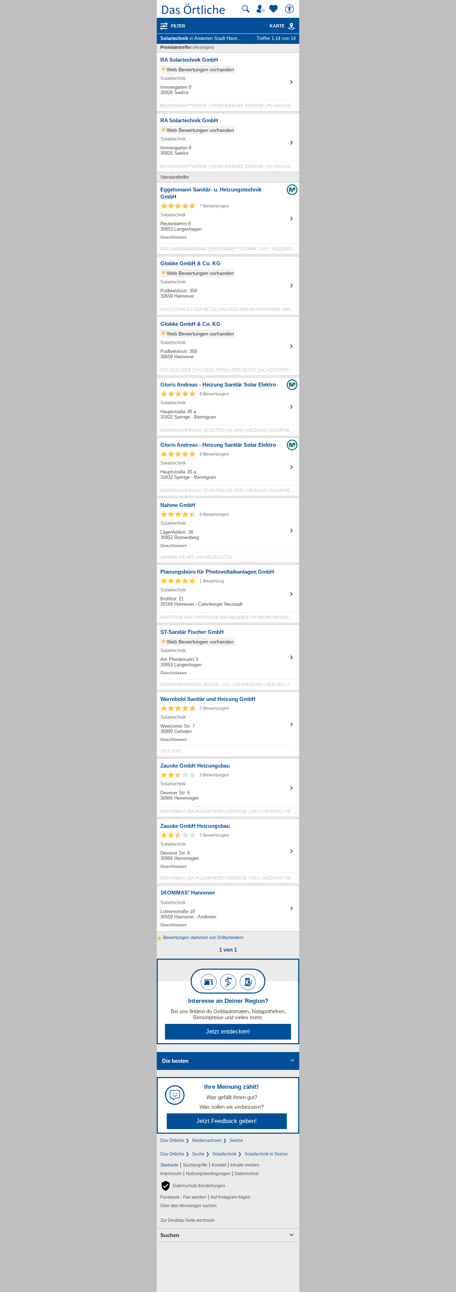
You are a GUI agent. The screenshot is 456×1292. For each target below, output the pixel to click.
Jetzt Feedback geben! (226, 1121)
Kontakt (219, 1165)
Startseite (169, 1165)
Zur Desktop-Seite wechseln (187, 1220)
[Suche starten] (245, 9)
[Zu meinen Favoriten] (274, 9)
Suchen (169, 1235)
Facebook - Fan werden (183, 1197)
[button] (192, 1186)
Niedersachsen (207, 1140)
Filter (178, 26)
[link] (291, 26)
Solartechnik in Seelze (266, 1154)
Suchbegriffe (195, 1165)
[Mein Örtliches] (261, 9)
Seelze (236, 1140)
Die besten (175, 1061)
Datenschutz (247, 1173)
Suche (198, 1154)
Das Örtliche (172, 1140)
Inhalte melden (244, 1165)
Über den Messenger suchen (188, 1205)
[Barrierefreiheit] (290, 9)
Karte (277, 26)
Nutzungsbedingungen (208, 1173)
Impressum (171, 1173)
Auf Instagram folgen (230, 1197)
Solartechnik (224, 1154)
